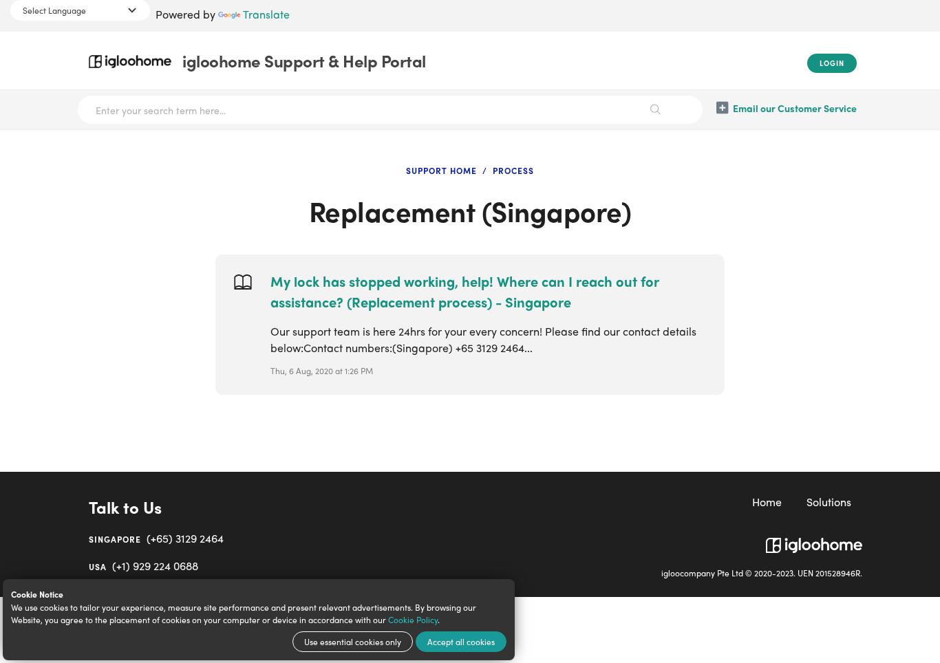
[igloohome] (814, 539)
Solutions (829, 502)
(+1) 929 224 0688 (143, 566)
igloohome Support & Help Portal (304, 60)
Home (767, 502)
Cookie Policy (413, 619)
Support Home (441, 170)
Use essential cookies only (352, 641)
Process (513, 170)
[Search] (656, 110)
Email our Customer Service (795, 108)
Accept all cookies (461, 641)
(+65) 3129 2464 (156, 538)
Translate (266, 14)
